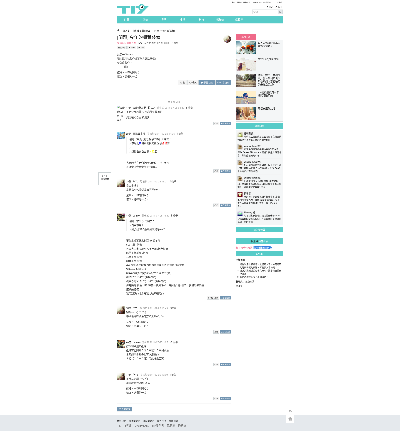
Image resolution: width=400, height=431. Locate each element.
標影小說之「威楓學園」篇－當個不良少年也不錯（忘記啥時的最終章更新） (269, 79)
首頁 (126, 19)
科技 (201, 19)
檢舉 (175, 42)
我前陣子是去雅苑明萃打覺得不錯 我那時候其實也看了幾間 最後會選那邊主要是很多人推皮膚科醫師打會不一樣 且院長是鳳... (259, 201)
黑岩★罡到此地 (266, 108)
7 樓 (128, 374)
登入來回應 (124, 409)
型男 (164, 19)
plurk (142, 47)
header (290, 411)
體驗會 (220, 19)
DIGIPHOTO (257, 2)
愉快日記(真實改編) (268, 59)
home (290, 419)
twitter (132, 47)
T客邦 (232, 2)
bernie (136, 215)
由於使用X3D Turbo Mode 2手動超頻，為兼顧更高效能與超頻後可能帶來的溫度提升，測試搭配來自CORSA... (259, 184)
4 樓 (128, 215)
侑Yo (140, 42)
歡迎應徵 (249, 281)
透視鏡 (279, 2)
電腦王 (239, 2)
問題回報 (173, 420)
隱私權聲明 (148, 420)
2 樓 (128, 133)
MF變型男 (267, 2)
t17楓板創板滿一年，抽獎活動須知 (269, 94)
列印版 (122, 47)
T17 (133, 9)
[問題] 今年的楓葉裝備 (164, 30)
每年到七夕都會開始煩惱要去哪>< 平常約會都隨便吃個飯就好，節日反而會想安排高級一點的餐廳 (259, 218)
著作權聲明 (134, 420)
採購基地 (246, 2)
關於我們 (121, 420)
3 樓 (128, 181)
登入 (270, 6)
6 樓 (128, 342)
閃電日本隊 (139, 133)
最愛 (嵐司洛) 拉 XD (144, 107)
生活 (182, 19)
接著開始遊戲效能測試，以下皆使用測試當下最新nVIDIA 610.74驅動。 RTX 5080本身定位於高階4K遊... (259, 168)
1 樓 (128, 107)
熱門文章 (245, 37)
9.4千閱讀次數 (104, 177)
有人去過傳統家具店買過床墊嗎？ (269, 44)
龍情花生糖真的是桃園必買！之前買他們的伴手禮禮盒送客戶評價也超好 (259, 138)
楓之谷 (126, 30)
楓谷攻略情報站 (244, 247)
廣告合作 (161, 420)
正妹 (145, 19)
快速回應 (208, 82)
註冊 (279, 6)
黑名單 (239, 286)
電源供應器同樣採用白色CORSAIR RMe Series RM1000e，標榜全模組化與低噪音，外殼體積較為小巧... (259, 152)
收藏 (194, 82)
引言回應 (224, 82)
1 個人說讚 (213, 298)
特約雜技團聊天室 (141, 30)
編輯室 (239, 19)
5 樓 (128, 308)
